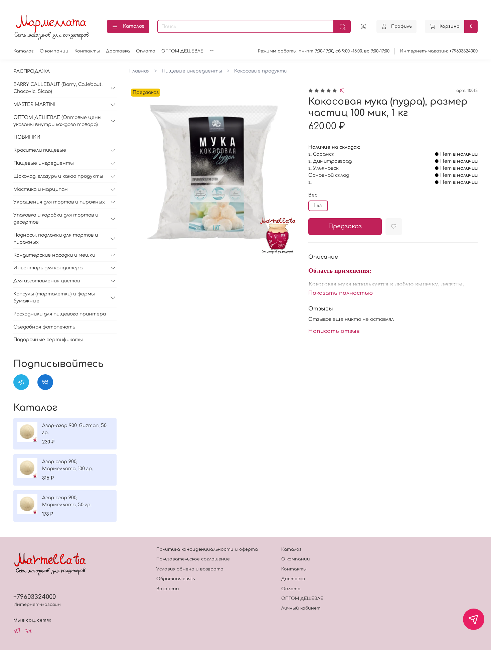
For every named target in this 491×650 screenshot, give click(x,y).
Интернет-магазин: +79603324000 (439, 51)
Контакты (87, 51)
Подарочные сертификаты (48, 339)
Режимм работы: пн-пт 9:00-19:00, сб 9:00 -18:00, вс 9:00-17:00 (323, 51)
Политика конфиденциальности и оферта (207, 549)
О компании (54, 51)
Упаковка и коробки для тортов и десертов (55, 219)
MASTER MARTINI (34, 104)
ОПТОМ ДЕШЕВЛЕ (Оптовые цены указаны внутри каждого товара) (57, 121)
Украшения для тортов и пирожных (59, 202)
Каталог (133, 26)
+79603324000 (34, 597)
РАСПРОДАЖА (31, 71)
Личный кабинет (301, 608)
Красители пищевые (39, 150)
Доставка (118, 51)
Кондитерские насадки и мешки (54, 255)
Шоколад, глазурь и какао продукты (58, 176)
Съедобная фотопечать (44, 327)
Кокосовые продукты (261, 71)
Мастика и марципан (40, 189)
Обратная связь (175, 578)
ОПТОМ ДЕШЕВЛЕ (182, 51)
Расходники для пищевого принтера (59, 313)
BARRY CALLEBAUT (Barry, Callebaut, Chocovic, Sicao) (58, 88)
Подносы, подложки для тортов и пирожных (55, 239)
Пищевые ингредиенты (192, 71)
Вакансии (167, 589)
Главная (139, 71)
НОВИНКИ (26, 137)
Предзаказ (345, 226)
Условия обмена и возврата (189, 569)
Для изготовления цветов (46, 280)
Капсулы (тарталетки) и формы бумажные (54, 297)
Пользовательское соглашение (193, 559)
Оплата (145, 51)
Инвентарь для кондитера (48, 267)
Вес (312, 195)
